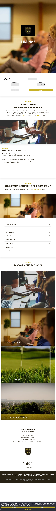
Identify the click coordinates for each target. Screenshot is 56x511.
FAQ (34, 474)
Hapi (19, 474)
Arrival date (32, 77)
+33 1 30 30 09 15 (36, 189)
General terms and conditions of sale (32, 475)
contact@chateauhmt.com (28, 437)
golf (37, 115)
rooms (24, 115)
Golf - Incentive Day (12, 379)
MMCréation (29, 474)
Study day (8, 305)
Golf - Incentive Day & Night (16, 417)
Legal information (40, 474)
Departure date (15, 82)
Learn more (28, 509)
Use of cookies (50, 474)
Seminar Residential (12, 342)
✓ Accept (14, 507)
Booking (7, 78)
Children (15, 88)
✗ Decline (42, 507)
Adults (41, 82)
